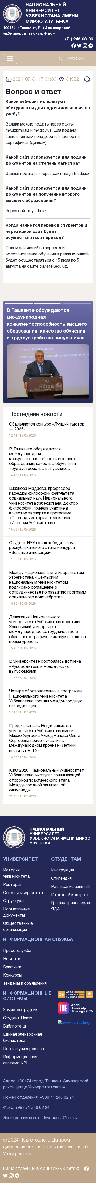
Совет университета (23, 893)
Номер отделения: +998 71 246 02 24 (38, 1097)
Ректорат (12, 885)
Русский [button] (76, 58)
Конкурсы (12, 975)
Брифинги (12, 967)
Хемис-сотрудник (20, 1010)
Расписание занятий (70, 887)
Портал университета (24, 1049)
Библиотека (14, 1026)
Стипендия (61, 878)
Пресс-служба (17, 951)
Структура (13, 901)
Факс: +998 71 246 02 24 (26, 1108)
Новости (11, 959)
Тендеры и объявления (25, 983)
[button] (70, 352)
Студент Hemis (18, 1018)
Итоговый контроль (70, 895)
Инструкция (62, 870)
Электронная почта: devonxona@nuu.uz (40, 1118)
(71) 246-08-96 (79, 39)
